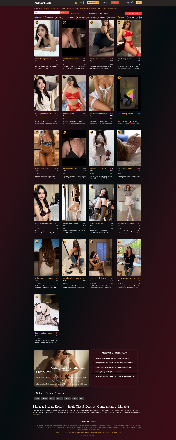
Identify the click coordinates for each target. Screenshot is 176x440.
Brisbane (52, 8)
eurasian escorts (91, 17)
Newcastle (93, 8)
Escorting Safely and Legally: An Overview (60, 370)
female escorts (101, 17)
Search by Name (133, 13)
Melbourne (87, 8)
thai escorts (131, 17)
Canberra (63, 8)
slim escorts (122, 17)
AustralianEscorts (93, 13)
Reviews (79, 2)
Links (107, 432)
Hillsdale (52, 398)
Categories (128, 2)
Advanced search (75, 13)
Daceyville (67, 398)
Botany (75, 398)
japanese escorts (112, 17)
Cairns (57, 8)
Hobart (81, 8)
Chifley (37, 398)
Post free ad (115, 2)
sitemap (87, 432)
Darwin (69, 8)
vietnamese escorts (141, 17)
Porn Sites (114, 432)
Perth (99, 8)
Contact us (58, 432)
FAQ (103, 432)
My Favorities (94, 2)
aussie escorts (49, 17)
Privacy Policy (79, 432)
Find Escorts (64, 12)
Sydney (104, 8)
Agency (104, 2)
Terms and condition (68, 432)
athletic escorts (39, 17)
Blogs (119, 432)
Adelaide (46, 8)
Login (139, 2)
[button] (139, 17)
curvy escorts (80, 17)
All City (116, 8)
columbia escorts (69, 17)
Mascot (81, 398)
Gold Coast (75, 8)
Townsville (110, 8)
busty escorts (59, 17)
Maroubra (59, 398)
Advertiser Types (96, 432)
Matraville (44, 398)
